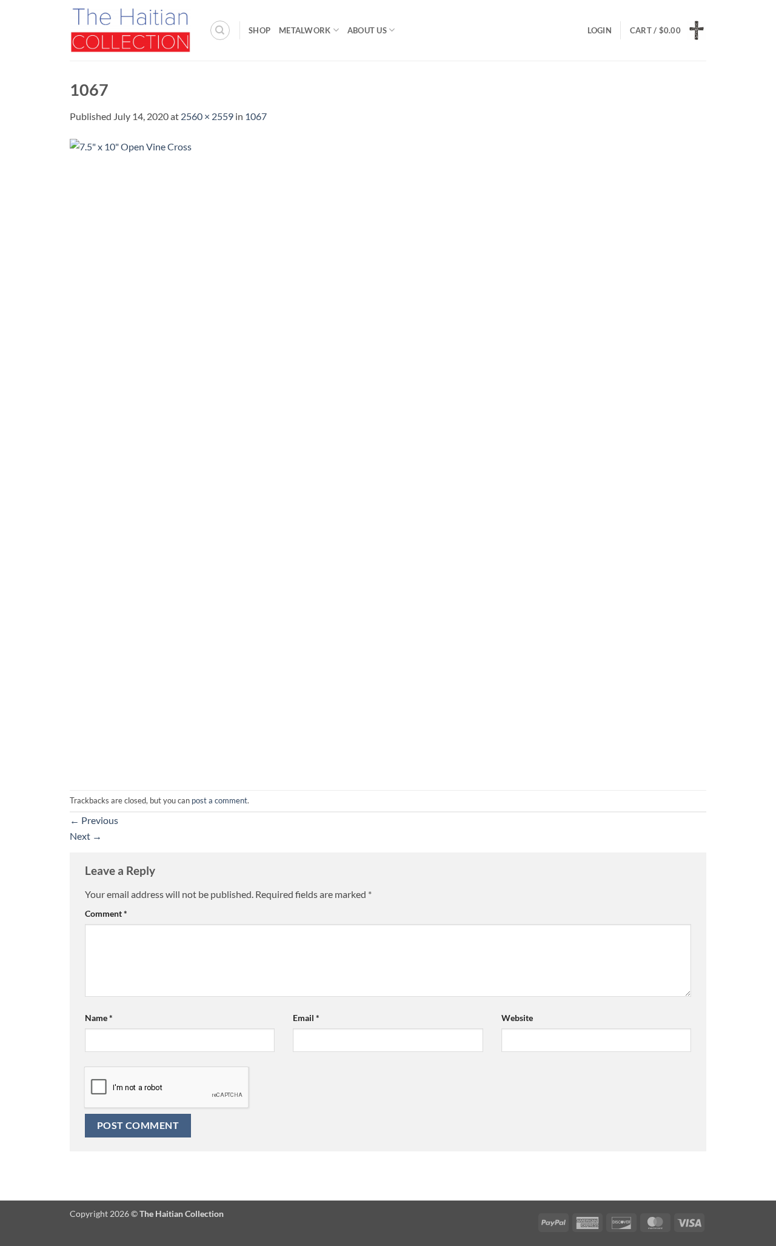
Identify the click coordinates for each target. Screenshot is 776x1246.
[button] (599, 30)
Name (99, 1018)
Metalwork (304, 30)
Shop (259, 30)
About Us (367, 30)
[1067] (388, 455)
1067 (256, 116)
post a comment (219, 800)
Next (86, 836)
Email (306, 1018)
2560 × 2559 (207, 116)
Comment (106, 913)
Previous (94, 820)
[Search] (220, 30)
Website (517, 1018)
